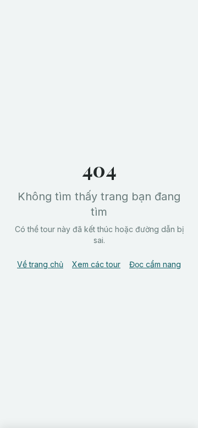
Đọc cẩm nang (155, 264)
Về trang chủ (40, 264)
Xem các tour (96, 264)
